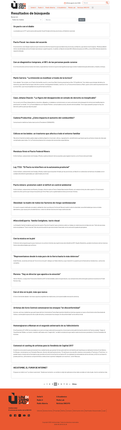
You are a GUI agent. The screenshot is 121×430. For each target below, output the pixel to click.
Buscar (82, 20)
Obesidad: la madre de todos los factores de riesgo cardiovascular (44, 202)
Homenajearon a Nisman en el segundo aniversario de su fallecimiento (46, 325)
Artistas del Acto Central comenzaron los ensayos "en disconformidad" (46, 307)
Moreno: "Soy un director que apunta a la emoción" (37, 274)
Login (104, 411)
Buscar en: (14, 17)
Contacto (69, 411)
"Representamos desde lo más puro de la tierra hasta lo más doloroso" (46, 256)
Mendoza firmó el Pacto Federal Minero (31, 151)
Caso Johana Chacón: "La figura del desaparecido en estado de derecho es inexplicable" (54, 97)
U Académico (61, 7)
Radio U (40, 7)
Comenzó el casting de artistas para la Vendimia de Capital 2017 (43, 345)
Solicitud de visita (78, 411)
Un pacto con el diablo (23, 26)
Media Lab (71, 7)
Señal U (33, 7)
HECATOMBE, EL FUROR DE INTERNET (30, 367)
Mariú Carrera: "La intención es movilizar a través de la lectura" (42, 78)
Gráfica (63, 411)
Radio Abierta (50, 7)
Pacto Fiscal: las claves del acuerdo (30, 42)
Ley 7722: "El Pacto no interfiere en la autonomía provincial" (41, 167)
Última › (74, 384)
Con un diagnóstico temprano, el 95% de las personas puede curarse (45, 62)
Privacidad (57, 411)
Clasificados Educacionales (93, 411)
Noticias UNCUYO (83, 7)
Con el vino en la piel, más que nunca (30, 292)
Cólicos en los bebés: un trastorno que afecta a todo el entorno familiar (46, 133)
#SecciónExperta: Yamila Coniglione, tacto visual (36, 220)
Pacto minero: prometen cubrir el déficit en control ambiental (42, 185)
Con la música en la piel (24, 238)
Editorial (39, 411)
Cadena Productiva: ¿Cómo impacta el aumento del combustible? (44, 117)
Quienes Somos (47, 411)
